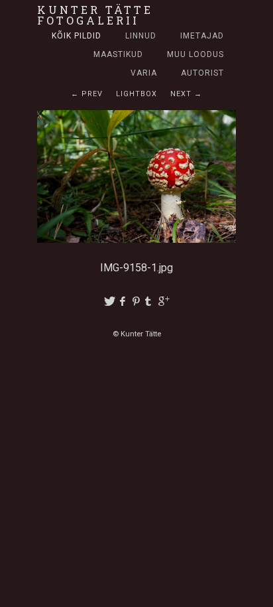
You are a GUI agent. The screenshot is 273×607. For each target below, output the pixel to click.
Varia (144, 73)
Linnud (140, 35)
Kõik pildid (76, 35)
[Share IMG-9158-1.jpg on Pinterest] (137, 301)
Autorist (202, 73)
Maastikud (118, 54)
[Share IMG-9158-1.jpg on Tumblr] (150, 301)
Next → (186, 94)
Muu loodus (195, 54)
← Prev (87, 94)
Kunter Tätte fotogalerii (95, 15)
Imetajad (202, 35)
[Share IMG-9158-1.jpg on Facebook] (123, 301)
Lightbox (136, 94)
